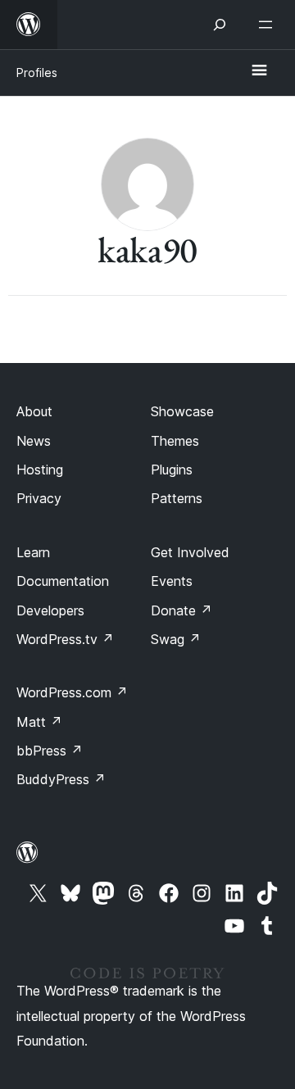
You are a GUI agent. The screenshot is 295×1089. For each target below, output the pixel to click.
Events (172, 581)
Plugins (172, 469)
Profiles (36, 72)
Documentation (62, 581)
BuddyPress (61, 779)
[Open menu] (269, 24)
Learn (33, 552)
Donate (181, 610)
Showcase (182, 411)
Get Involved (190, 552)
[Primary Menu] (259, 71)
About (34, 411)
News (33, 441)
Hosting (39, 469)
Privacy (38, 498)
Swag (176, 639)
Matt (39, 722)
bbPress (49, 750)
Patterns (176, 498)
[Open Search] (220, 24)
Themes (175, 441)
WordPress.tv (65, 639)
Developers (50, 610)
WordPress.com (72, 692)
